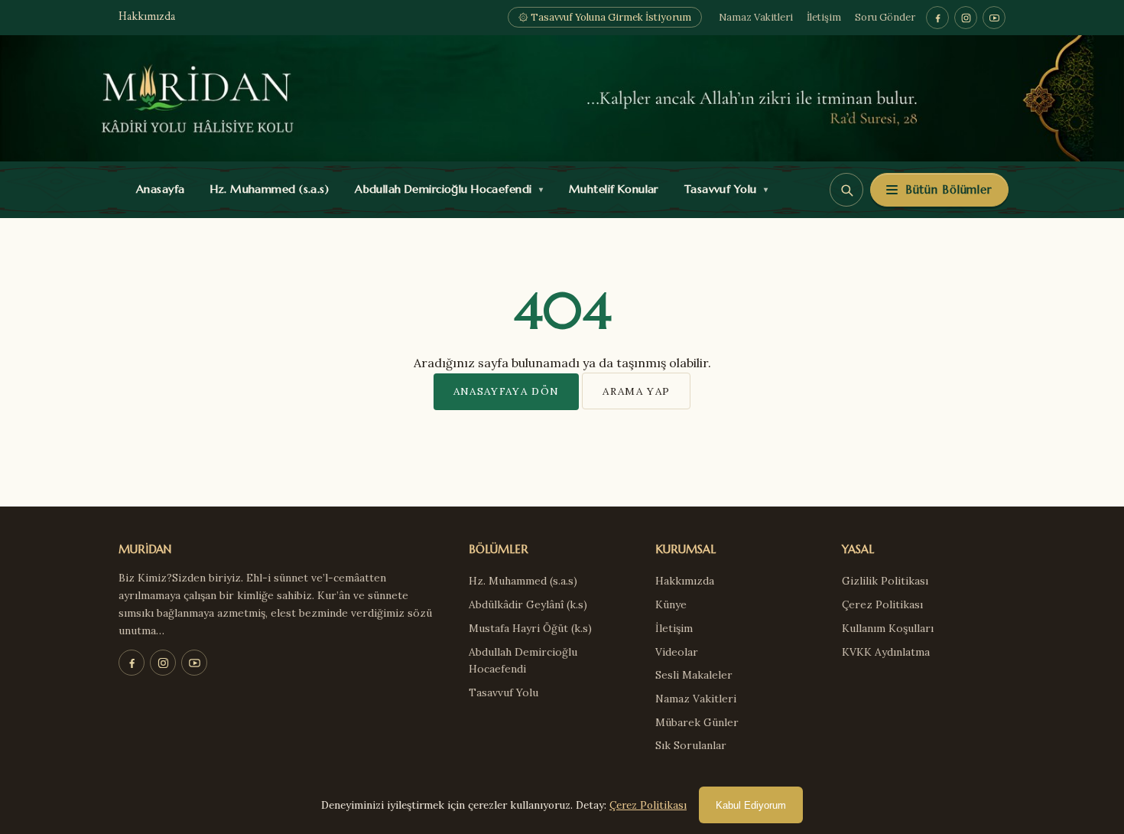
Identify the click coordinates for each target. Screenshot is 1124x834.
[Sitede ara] (846, 190)
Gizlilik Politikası (885, 581)
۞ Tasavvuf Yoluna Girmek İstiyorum (604, 17)
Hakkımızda (147, 17)
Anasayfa (157, 189)
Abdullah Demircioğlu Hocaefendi (445, 189)
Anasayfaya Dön (506, 391)
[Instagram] (965, 17)
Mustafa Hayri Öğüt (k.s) (530, 628)
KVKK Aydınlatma (886, 652)
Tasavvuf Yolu (722, 189)
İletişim (824, 17)
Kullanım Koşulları (888, 628)
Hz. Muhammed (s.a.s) (266, 189)
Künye (671, 604)
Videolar (676, 652)
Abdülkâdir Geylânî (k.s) (528, 604)
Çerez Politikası (882, 604)
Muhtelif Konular (610, 189)
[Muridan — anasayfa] (562, 98)
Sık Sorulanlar (690, 745)
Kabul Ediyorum (751, 805)
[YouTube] (994, 17)
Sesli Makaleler (694, 675)
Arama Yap (636, 391)
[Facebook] (937, 17)
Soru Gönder (885, 17)
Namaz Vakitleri (756, 17)
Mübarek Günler (697, 722)
